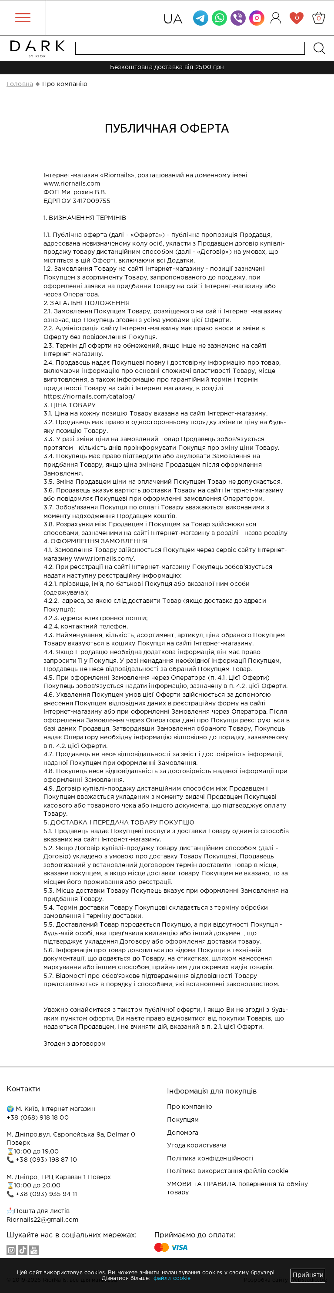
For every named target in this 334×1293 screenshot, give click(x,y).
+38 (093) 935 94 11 (46, 1194)
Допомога (182, 1133)
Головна (20, 84)
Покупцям (183, 1120)
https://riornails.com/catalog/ (89, 396)
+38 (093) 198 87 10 (46, 1160)
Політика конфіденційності (210, 1158)
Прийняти (308, 1275)
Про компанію (189, 1107)
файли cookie (172, 1278)
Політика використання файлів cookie (227, 1171)
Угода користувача (197, 1145)
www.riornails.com (71, 183)
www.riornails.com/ (104, 559)
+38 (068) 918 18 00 (38, 1117)
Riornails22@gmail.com (42, 1220)
